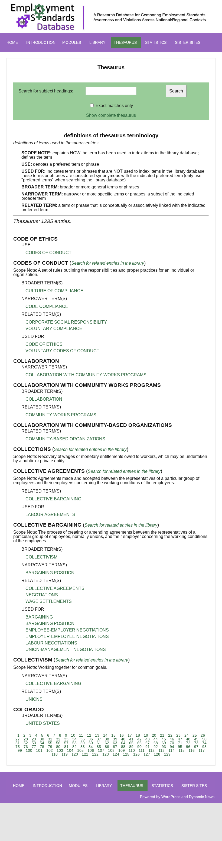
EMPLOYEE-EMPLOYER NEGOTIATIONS (67, 630)
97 (196, 746)
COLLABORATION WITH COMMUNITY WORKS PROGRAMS (85, 375)
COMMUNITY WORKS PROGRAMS (60, 415)
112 (151, 750)
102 (49, 750)
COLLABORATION (43, 399)
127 (146, 754)
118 (54, 754)
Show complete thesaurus (111, 115)
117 (201, 750)
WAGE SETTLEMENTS (48, 601)
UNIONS (34, 699)
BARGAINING (39, 617)
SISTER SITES (187, 42)
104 (70, 750)
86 (107, 746)
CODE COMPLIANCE (46, 306)
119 (64, 754)
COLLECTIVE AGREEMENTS (54, 588)
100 (29, 750)
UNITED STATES (42, 723)
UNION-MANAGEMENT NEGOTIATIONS (65, 649)
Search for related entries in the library (107, 263)
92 (156, 746)
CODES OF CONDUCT (48, 252)
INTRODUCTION (41, 42)
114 (171, 750)
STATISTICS (155, 42)
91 (147, 746)
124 (116, 754)
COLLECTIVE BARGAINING (53, 499)
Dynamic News (201, 797)
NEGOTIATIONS (41, 595)
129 (167, 754)
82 (74, 746)
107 (101, 750)
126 (136, 754)
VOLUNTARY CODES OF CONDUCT (62, 350)
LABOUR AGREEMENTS (50, 514)
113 (161, 750)
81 (66, 746)
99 (20, 750)
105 (80, 750)
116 (191, 750)
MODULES (71, 42)
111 (142, 750)
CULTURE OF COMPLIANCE (54, 290)
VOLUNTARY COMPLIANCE (53, 328)
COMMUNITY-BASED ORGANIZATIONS (65, 439)
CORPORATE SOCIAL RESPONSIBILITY (66, 322)
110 (132, 750)
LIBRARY (97, 42)
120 (74, 754)
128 (157, 754)
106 (90, 750)
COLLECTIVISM (41, 557)
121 (85, 754)
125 (126, 754)
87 (115, 746)
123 (105, 754)
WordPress (170, 797)
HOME (12, 42)
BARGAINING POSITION (49, 572)
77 (34, 746)
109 (121, 750)
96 (188, 746)
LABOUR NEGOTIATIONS (51, 643)
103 (60, 750)
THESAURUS (125, 42)
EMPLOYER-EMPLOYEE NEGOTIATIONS (67, 636)
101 (39, 750)
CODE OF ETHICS (44, 344)
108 (111, 750)
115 (181, 750)
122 (95, 754)
